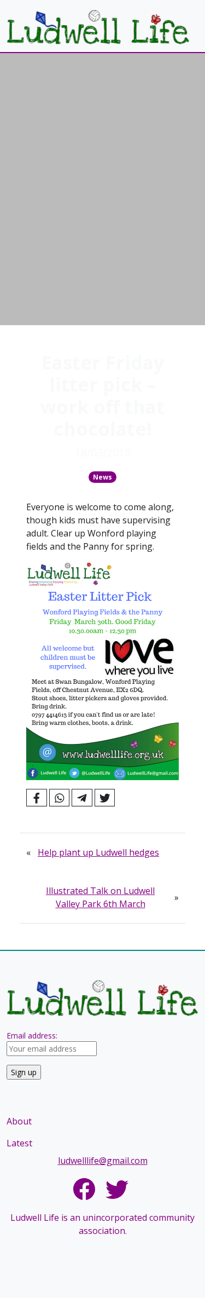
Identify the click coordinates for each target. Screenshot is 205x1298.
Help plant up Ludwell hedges (98, 852)
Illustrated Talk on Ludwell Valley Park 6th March (100, 897)
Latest (19, 1143)
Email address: (32, 1035)
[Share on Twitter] (105, 797)
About (19, 1121)
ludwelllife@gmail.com (103, 1161)
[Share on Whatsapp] (59, 797)
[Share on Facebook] (36, 797)
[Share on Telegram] (82, 797)
